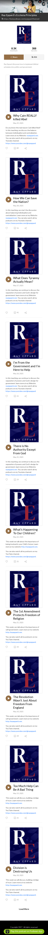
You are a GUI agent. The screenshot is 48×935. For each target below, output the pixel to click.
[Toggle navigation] (45, 3)
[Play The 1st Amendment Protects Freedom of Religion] (8, 613)
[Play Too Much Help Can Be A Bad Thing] (8, 787)
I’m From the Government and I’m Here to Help (26, 366)
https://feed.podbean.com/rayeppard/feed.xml (21, 19)
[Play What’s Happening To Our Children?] (8, 531)
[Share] (25, 148)
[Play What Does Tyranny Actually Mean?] (8, 279)
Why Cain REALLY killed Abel (25, 117)
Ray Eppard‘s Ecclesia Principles (19, 15)
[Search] (40, 3)
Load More (24, 909)
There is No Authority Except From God (24, 449)
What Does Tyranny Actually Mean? (26, 279)
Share (15, 57)
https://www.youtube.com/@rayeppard (21, 143)
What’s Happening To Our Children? (25, 531)
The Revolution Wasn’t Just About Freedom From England (25, 702)
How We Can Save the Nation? (25, 199)
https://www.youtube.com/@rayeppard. (21, 556)
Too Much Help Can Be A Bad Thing (26, 787)
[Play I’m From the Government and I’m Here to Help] (8, 364)
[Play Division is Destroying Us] (8, 869)
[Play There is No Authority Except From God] (8, 447)
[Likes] (6, 148)
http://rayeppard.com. (29, 547)
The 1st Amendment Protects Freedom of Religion (26, 615)
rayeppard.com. (32, 135)
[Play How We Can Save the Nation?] (8, 199)
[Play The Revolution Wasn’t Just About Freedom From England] (8, 698)
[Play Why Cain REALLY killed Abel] (8, 117)
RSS (35, 57)
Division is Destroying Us (22, 869)
